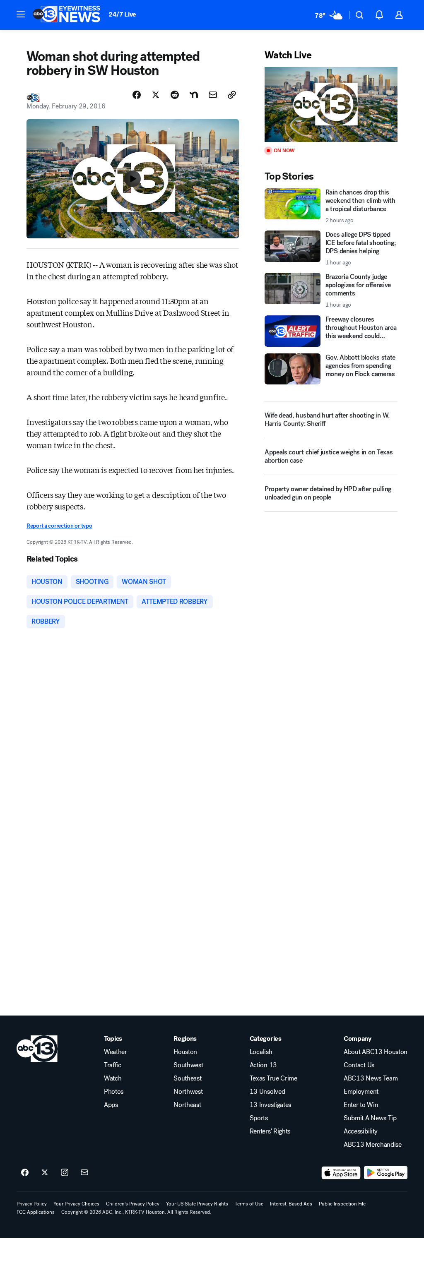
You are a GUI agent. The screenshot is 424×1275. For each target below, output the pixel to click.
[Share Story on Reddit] (175, 95)
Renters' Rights (270, 1131)
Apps (111, 1105)
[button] (20, 14)
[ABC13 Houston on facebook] (25, 1173)
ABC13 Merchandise (373, 1144)
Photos (113, 1091)
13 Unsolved (267, 1091)
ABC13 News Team (371, 1078)
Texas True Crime (273, 1078)
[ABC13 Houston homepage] (66, 15)
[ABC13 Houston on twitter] (44, 1173)
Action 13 (263, 1065)
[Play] (331, 104)
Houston (185, 1052)
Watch (112, 1078)
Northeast (187, 1105)
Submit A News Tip (370, 1118)
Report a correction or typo (59, 526)
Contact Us (359, 1065)
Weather (115, 1052)
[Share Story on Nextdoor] (194, 95)
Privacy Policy (32, 1203)
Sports (259, 1118)
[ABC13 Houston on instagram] (64, 1173)
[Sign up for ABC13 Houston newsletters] (84, 1173)
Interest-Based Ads (291, 1203)
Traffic (112, 1065)
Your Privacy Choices (76, 1203)
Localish (261, 1052)
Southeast (187, 1078)
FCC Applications (36, 1212)
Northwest (187, 1091)
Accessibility (361, 1131)
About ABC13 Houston (375, 1052)
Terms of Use (249, 1203)
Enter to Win (361, 1105)
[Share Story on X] (156, 95)
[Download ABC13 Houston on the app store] (341, 1172)
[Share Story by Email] (213, 95)
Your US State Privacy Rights (197, 1203)
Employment (361, 1091)
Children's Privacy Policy (132, 1203)
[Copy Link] (232, 95)
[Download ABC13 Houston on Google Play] (385, 1172)
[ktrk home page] (37, 1048)
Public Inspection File (342, 1203)
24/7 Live (122, 14)
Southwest (188, 1065)
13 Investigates (270, 1105)
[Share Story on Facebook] (137, 95)
